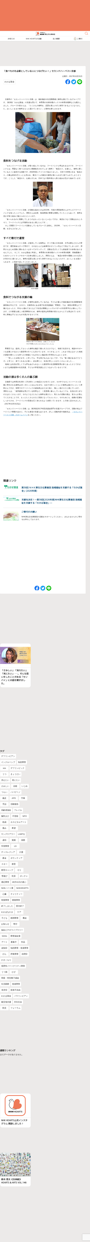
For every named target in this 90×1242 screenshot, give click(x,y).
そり (19, 870)
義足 (4, 798)
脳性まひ (5, 816)
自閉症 (25, 954)
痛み (4, 828)
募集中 (14, 942)
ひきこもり (6, 960)
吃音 (14, 876)
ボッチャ (24, 876)
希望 (14, 828)
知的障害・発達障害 (19, 948)
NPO (24, 816)
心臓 (4, 894)
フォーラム (15, 1008)
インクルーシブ (8, 762)
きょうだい (15, 774)
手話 (4, 804)
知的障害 (22, 762)
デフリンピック (17, 768)
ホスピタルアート (18, 822)
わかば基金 (9, 82)
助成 (4, 822)
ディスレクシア (8, 852)
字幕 (23, 798)
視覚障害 (5, 900)
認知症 (4, 948)
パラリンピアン (21, 996)
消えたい (5, 780)
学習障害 (5, 846)
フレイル (18, 810)
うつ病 (4, 972)
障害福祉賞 (15, 936)
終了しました (7, 906)
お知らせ (11, 38)
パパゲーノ (15, 792)
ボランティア (16, 858)
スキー (4, 864)
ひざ (14, 972)
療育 (14, 864)
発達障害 (16, 984)
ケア (19, 912)
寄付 (15, 924)
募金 (4, 858)
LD (15, 846)
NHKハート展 (7, 888)
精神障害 (14, 918)
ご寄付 (79, 38)
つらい (4, 792)
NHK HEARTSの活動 (34, 38)
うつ (4, 774)
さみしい (5, 786)
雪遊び (4, 876)
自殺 (15, 786)
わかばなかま (7, 912)
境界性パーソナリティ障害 (13, 966)
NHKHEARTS (22, 888)
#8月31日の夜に (19, 882)
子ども (4, 918)
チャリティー (16, 894)
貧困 (14, 840)
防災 (4, 1008)
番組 (25, 918)
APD (14, 798)
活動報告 (14, 804)
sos (4, 768)
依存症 (4, 990)
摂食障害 (14, 954)
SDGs (4, 936)
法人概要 (56, 38)
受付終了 (20, 906)
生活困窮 (5, 984)
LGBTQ (21, 834)
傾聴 (23, 840)
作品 (23, 942)
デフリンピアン (8, 756)
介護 (21, 852)
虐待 (4, 840)
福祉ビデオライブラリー (12, 930)
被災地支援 (6, 1002)
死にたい (16, 780)
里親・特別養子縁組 (10, 978)
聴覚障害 (16, 900)
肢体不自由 (15, 990)
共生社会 (18, 1002)
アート (4, 942)
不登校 (15, 816)
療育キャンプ (7, 870)
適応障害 (5, 882)
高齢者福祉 (6, 810)
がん (4, 954)
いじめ (25, 786)
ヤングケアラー (8, 834)
